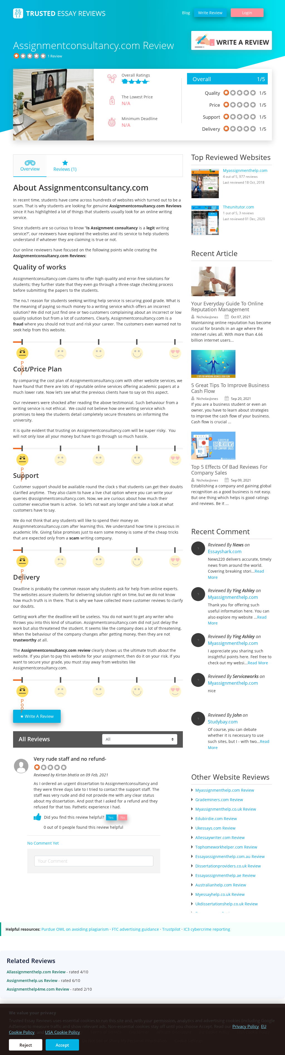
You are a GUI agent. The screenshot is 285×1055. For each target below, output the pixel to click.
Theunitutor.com (238, 207)
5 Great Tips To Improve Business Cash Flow (230, 388)
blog (186, 12)
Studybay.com (223, 722)
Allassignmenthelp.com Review (36, 971)
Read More (258, 662)
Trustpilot (171, 929)
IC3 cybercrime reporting (207, 929)
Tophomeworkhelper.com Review (226, 847)
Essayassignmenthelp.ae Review (225, 875)
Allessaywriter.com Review (220, 837)
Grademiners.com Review (219, 799)
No (123, 817)
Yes (111, 817)
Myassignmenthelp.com (245, 170)
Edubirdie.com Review (216, 818)
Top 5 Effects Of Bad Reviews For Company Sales (229, 469)
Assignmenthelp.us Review (32, 980)
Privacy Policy (245, 1026)
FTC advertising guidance (135, 929)
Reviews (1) (65, 169)
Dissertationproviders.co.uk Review (228, 866)
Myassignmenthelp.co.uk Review (225, 809)
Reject (25, 1045)
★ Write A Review (37, 716)
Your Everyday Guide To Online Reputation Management (227, 306)
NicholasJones (207, 317)
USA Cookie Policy (62, 1032)
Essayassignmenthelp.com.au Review (230, 856)
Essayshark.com (225, 551)
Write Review (210, 12)
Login (247, 12)
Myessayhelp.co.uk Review (220, 894)
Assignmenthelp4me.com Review (38, 989)
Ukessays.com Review (215, 828)
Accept (62, 1045)
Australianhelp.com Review (220, 885)
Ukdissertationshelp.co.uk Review (226, 903)
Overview (30, 169)
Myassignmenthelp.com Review (224, 790)
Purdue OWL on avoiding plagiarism (75, 929)
